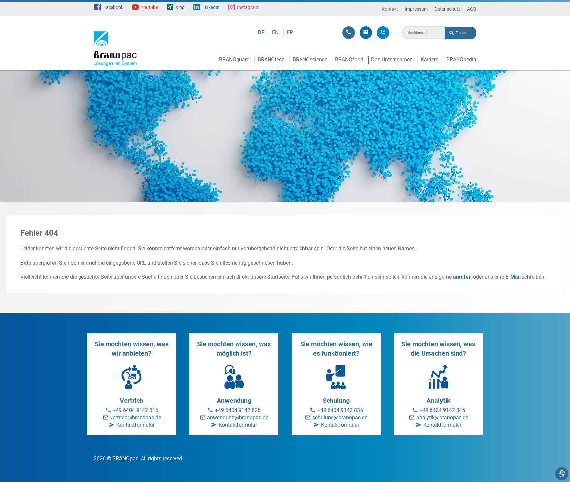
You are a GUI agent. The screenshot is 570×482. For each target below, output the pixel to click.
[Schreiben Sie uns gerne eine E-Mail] (366, 32)
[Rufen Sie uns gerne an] (348, 32)
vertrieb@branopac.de (135, 417)
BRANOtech (271, 59)
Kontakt (390, 9)
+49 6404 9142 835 (340, 410)
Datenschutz (447, 9)
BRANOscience (310, 59)
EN (275, 32)
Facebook (113, 7)
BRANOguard (234, 59)
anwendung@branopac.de (237, 417)
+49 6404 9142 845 (442, 410)
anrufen (462, 277)
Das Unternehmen (392, 59)
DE (261, 32)
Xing (180, 7)
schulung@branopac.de (339, 417)
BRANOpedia (461, 59)
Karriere (429, 59)
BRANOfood (349, 59)
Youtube (149, 7)
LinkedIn (211, 7)
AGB (471, 9)
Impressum (416, 9)
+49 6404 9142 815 (135, 410)
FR (290, 32)
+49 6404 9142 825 (238, 410)
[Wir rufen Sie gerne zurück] (383, 32)
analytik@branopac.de (442, 417)
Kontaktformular (135, 425)
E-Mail (513, 277)
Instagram (248, 7)
